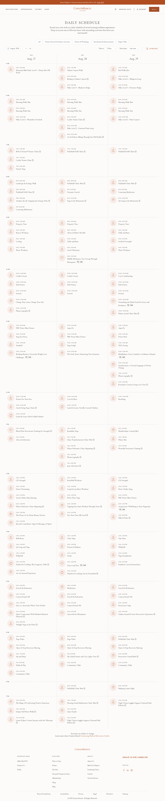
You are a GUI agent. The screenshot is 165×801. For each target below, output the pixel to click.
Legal (95, 794)
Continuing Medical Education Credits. (95, 736)
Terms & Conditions (44, 794)
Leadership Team (93, 770)
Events (54, 765)
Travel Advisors (92, 778)
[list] (82, 42)
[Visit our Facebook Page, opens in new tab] (124, 770)
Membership (56, 778)
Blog (53, 787)
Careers (90, 774)
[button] (140, 9)
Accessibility (64, 794)
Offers (38, 9)
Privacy (80, 794)
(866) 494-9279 (22, 761)
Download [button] (152, 48)
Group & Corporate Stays (61, 774)
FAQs (19, 770)
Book (154, 9)
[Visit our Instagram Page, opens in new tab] (131, 770)
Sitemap (125, 794)
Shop (47, 9)
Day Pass (55, 770)
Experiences (26, 9)
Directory (109, 794)
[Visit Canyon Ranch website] (82, 749)
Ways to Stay (56, 761)
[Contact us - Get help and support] (115, 9)
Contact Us (21, 765)
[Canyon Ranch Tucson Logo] (82, 9)
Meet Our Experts (93, 765)
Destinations (12, 9)
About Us (90, 761)
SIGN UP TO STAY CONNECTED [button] (135, 757)
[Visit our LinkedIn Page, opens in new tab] (128, 770)
